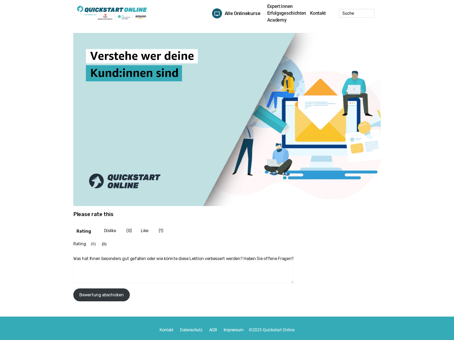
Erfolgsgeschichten (286, 13)
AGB (213, 329)
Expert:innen (280, 6)
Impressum (234, 329)
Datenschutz (191, 329)
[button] (237, 10)
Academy (277, 20)
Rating (83, 231)
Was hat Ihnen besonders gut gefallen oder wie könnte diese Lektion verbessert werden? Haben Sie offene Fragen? (183, 259)
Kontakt (318, 13)
